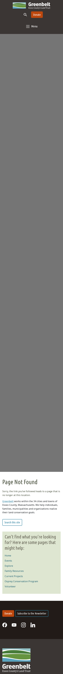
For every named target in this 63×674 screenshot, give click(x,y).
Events (8, 560)
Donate (37, 14)
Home (8, 555)
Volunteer (10, 586)
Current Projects (14, 576)
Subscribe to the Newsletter (31, 613)
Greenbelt (7, 501)
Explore (9, 565)
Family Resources (14, 571)
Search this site (12, 522)
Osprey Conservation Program (21, 581)
